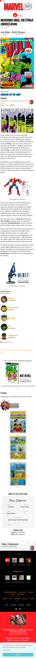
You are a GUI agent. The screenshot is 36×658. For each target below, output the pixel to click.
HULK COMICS (22, 592)
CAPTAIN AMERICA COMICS (10, 592)
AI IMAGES (4, 599)
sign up (6, 605)
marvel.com (28, 605)
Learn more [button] (6, 650)
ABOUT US (25, 599)
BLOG (10, 599)
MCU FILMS (17, 599)
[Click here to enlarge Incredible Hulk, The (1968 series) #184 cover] (17, 88)
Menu (4, 1)
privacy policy (13, 605)
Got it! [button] (18, 654)
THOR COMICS (20, 594)
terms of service (21, 605)
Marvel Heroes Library (16, 630)
